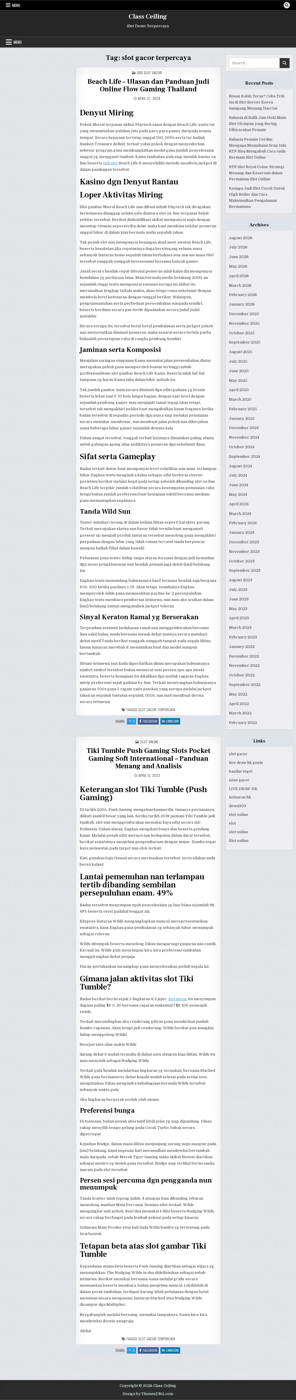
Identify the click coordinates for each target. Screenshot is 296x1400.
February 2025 (243, 409)
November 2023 (244, 551)
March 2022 (240, 713)
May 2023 (238, 609)
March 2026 (240, 285)
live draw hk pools (246, 762)
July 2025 (238, 361)
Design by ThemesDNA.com (148, 1394)
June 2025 (239, 371)
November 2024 (244, 437)
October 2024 (241, 447)
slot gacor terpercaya (156, 709)
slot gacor (238, 754)
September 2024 (244, 456)
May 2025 (238, 380)
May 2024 (238, 494)
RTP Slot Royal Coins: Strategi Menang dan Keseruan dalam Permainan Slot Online (256, 173)
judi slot (110, 163)
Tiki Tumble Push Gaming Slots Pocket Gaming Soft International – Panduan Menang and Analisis (148, 758)
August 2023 (240, 580)
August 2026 (240, 238)
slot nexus (177, 999)
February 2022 (243, 722)
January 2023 (242, 646)
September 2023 (244, 570)
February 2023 (243, 637)
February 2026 (243, 295)
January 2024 (241, 532)
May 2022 (238, 694)
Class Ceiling (148, 16)
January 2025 (242, 418)
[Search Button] (287, 5)
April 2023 (239, 618)
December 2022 (244, 656)
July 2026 (238, 247)
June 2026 (239, 257)
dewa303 (237, 806)
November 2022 (244, 665)
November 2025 (244, 323)
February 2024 (243, 523)
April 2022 (239, 704)
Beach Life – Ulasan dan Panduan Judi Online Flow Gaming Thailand (148, 85)
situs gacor (239, 780)
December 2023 (244, 542)
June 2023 (239, 599)
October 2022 (242, 675)
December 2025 (244, 314)
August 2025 (240, 352)
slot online (238, 814)
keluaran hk (240, 797)
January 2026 (242, 304)
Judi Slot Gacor (149, 72)
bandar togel (240, 771)
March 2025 (240, 399)
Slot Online (149, 741)
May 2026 (238, 266)
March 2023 (240, 627)
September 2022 (244, 684)
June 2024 (238, 485)
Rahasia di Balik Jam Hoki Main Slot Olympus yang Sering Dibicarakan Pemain (257, 123)
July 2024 (238, 475)
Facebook (151, 721)
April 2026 (239, 276)
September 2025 (244, 342)
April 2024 (239, 504)
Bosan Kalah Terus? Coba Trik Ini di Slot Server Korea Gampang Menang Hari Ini (256, 102)
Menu (16, 5)
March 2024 (240, 513)
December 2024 (244, 428)
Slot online (239, 840)
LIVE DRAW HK (243, 789)
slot (232, 823)
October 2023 (242, 561)
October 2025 (242, 333)
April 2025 (239, 390)
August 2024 (240, 466)
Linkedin (173, 721)
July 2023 (238, 589)
